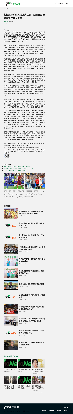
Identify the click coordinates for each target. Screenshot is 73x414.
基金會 (36, 191)
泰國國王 (6, 197)
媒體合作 (66, 410)
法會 (19, 191)
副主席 (17, 194)
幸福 (26, 194)
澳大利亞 (11, 194)
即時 (7, 8)
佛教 (10, 191)
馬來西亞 (13, 197)
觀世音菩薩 (29, 191)
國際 (5, 191)
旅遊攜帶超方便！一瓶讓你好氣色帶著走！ (38, 387)
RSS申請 (60, 3)
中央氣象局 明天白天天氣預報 (24, 387)
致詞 (22, 194)
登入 (67, 3)
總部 (40, 194)
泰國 (23, 191)
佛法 (31, 194)
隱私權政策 (51, 410)
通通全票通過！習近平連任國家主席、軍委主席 (17, 166)
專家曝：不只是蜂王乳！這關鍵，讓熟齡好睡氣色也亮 (38, 370)
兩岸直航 (20, 197)
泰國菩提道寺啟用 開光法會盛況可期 (15, 170)
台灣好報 (6, 21)
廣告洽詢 (59, 410)
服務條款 (44, 410)
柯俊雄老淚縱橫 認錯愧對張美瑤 (10, 370)
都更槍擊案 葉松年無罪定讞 (24, 370)
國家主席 (26, 197)
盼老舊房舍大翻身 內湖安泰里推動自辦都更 (10, 387)
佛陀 (14, 191)
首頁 (4, 8)
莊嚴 (5, 194)
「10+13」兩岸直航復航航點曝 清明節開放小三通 (18, 168)
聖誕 (32, 197)
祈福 (35, 194)
